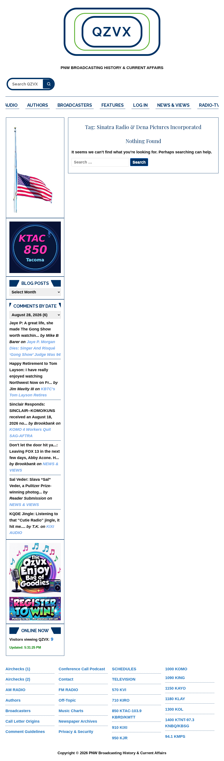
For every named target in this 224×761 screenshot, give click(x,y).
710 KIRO (121, 700)
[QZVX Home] (35, 247)
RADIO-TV (209, 105)
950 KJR (120, 738)
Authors (13, 700)
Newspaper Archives (78, 721)
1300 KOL (174, 709)
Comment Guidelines (25, 731)
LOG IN (140, 105)
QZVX (112, 31)
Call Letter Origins (22, 721)
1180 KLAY (175, 699)
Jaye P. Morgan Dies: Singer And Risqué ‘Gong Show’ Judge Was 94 (35, 348)
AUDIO (11, 105)
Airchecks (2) (17, 679)
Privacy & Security (76, 731)
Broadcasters (18, 711)
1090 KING (175, 678)
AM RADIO (15, 690)
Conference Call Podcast (82, 669)
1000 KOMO (176, 669)
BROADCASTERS (75, 105)
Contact (66, 679)
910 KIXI (119, 727)
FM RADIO (68, 690)
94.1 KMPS (175, 736)
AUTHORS (37, 105)
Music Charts (71, 711)
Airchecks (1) (17, 669)
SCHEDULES (124, 669)
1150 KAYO (175, 688)
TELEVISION (123, 679)
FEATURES (113, 105)
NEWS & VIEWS (173, 105)
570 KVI (119, 690)
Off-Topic (67, 700)
